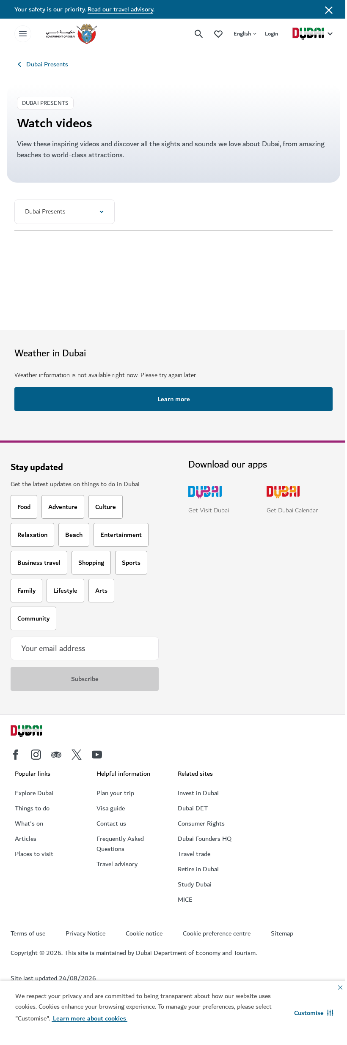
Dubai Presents (47, 64)
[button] (313, 1013)
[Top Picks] (218, 33)
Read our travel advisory (120, 9)
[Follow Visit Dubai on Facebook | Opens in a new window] (16, 755)
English (242, 33)
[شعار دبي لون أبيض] (36, 732)
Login (271, 33)
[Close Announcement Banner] (329, 9)
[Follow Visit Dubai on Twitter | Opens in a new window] (77, 755)
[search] (199, 34)
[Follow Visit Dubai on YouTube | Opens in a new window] (97, 755)
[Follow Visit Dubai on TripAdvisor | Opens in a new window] (56, 755)
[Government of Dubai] (71, 34)
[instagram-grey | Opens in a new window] (36, 755)
